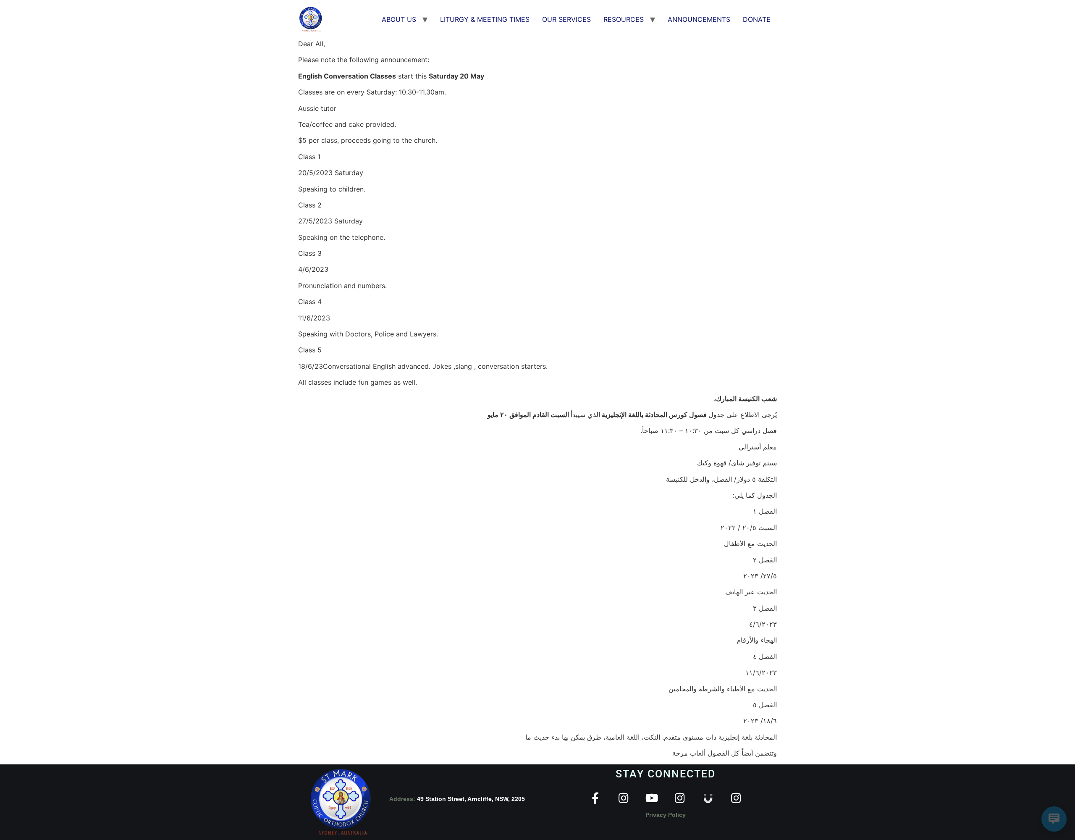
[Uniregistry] (707, 797)
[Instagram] (623, 797)
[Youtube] (651, 797)
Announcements (699, 19)
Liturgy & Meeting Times (485, 19)
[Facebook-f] (595, 797)
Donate (757, 19)
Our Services (566, 19)
